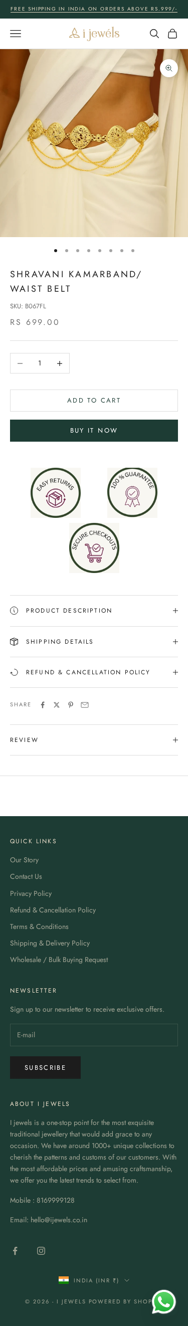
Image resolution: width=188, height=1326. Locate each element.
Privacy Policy (31, 893)
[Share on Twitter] (57, 705)
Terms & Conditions (39, 926)
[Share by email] (85, 705)
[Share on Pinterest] (71, 705)
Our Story (24, 860)
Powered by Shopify (126, 1301)
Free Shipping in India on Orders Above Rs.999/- (94, 9)
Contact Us (26, 876)
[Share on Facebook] (43, 705)
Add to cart (94, 400)
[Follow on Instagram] (41, 1251)
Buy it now (94, 430)
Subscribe (45, 1067)
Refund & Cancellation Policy (53, 910)
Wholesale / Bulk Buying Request (59, 960)
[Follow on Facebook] (15, 1251)
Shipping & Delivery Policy (50, 943)
